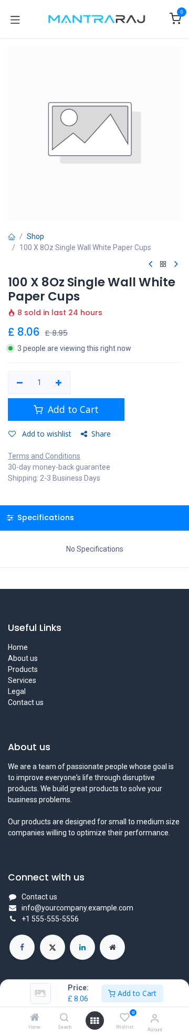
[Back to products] (163, 264)
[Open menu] (94, 1020)
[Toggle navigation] (15, 19)
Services (22, 680)
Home (18, 647)
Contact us (26, 702)
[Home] (34, 1018)
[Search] (64, 1018)
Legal (17, 691)
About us (23, 658)
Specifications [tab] (44, 517)
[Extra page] (112, 947)
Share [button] (101, 434)
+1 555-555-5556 (50, 919)
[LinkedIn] (82, 947)
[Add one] (59, 383)
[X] (52, 947)
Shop (35, 236)
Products (23, 669)
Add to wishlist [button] (45, 434)
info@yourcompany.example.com (77, 908)
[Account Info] (155, 1018)
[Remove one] (19, 383)
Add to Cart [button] (72, 409)
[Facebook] (22, 947)
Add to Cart (136, 993)
